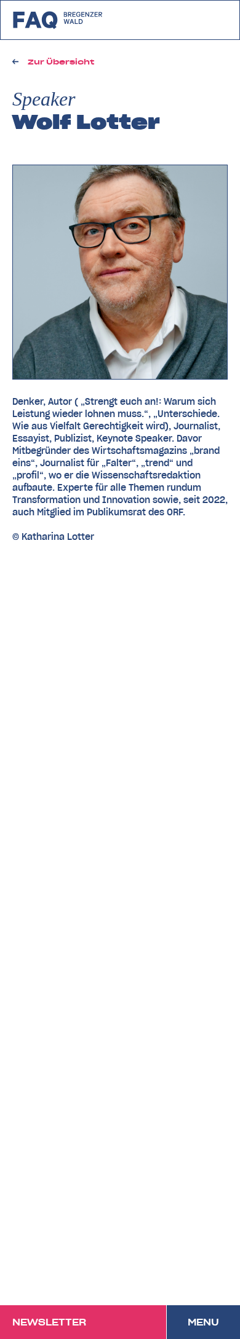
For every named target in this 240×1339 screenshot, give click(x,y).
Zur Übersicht (61, 61)
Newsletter (49, 1322)
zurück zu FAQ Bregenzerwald (58, 20)
